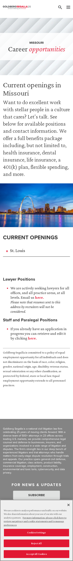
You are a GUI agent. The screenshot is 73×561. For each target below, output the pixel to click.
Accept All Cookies (36, 554)
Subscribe (36, 495)
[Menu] (66, 7)
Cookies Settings (36, 532)
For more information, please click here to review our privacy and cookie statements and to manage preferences (35, 521)
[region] (36, 530)
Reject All (36, 543)
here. (39, 297)
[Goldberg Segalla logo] (17, 7)
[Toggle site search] (60, 7)
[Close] (68, 505)
